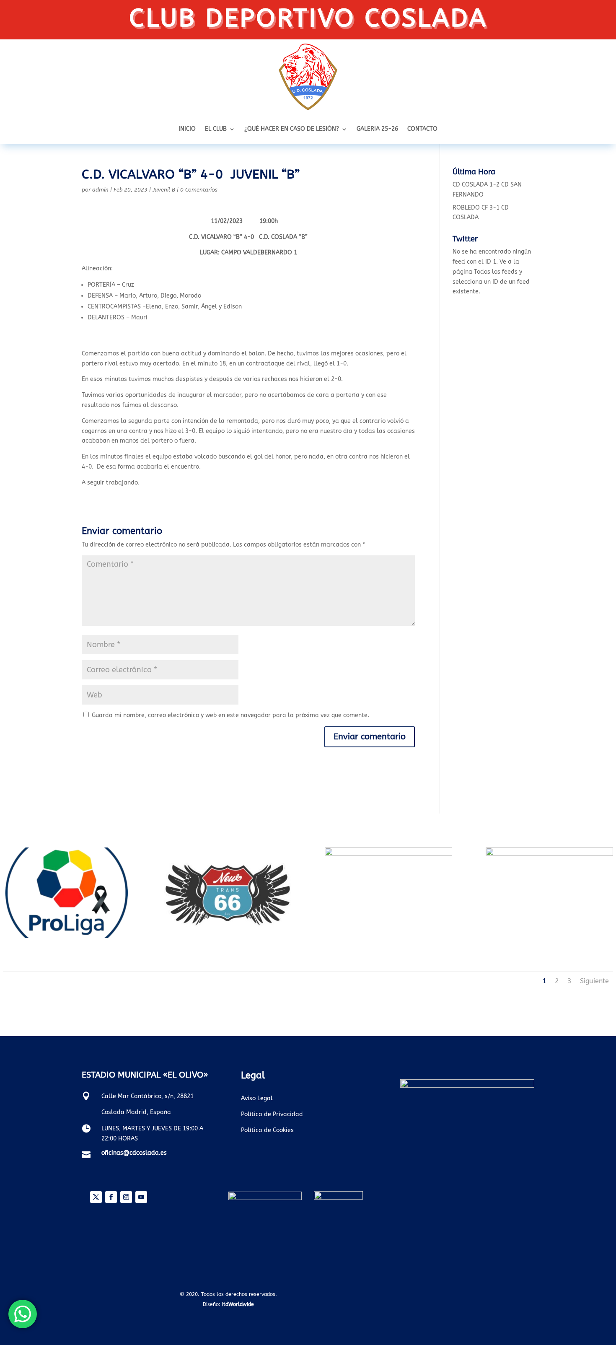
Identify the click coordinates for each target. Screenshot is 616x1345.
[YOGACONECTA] (549, 854)
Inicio (187, 129)
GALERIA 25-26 (377, 129)
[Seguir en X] (96, 1197)
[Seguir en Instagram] (126, 1197)
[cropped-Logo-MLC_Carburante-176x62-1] (388, 854)
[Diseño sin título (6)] (66, 936)
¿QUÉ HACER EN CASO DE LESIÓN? (291, 129)
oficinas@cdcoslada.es (134, 1152)
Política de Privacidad (272, 1114)
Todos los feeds (496, 271)
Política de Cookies (267, 1130)
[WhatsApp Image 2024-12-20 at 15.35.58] (227, 936)
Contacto (422, 129)
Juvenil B (164, 190)
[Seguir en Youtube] (141, 1197)
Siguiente (594, 981)
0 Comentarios (198, 190)
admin (100, 190)
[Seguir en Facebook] (111, 1197)
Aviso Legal (257, 1098)
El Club (216, 129)
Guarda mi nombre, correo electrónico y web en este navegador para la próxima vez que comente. (230, 715)
